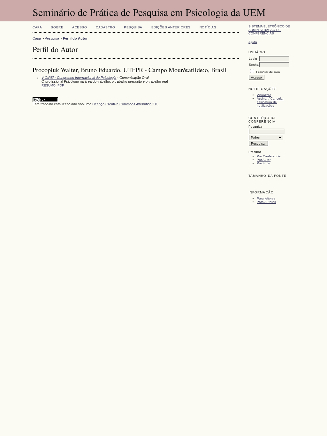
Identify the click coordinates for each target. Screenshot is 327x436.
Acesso (79, 27)
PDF (60, 85)
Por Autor (263, 160)
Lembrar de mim (268, 72)
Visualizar (264, 95)
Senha (254, 64)
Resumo (49, 85)
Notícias (208, 27)
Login (253, 58)
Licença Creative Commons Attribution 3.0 (125, 104)
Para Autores (266, 202)
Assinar (262, 98)
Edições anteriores (171, 27)
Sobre (57, 27)
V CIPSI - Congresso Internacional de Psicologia (79, 77)
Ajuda (252, 42)
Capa (37, 27)
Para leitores (266, 198)
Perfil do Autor (75, 38)
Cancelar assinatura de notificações (270, 102)
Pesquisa (133, 27)
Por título (263, 163)
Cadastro (105, 27)
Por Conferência (269, 156)
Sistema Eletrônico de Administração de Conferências (269, 30)
